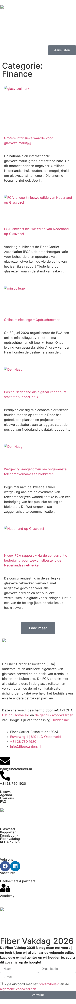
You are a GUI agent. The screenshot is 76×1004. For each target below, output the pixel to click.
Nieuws (6, 792)
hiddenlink (61, 720)
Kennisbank (9, 835)
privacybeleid (49, 984)
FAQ (3, 801)
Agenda (6, 795)
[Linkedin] (15, 866)
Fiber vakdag (10, 839)
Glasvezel (7, 829)
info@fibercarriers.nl (16, 769)
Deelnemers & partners (17, 881)
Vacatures (8, 873)
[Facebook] (5, 866)
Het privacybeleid (15, 715)
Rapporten (8, 832)
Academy (7, 896)
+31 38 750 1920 (13, 783)
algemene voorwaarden (18, 989)
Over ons (7, 798)
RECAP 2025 (10, 842)
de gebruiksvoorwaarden (54, 715)
